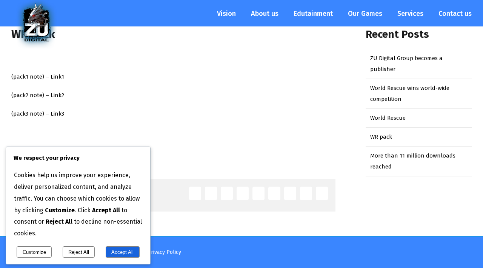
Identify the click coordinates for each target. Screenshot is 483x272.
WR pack (381, 136)
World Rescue (388, 117)
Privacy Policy (164, 252)
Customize (34, 252)
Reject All (78, 252)
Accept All (122, 252)
